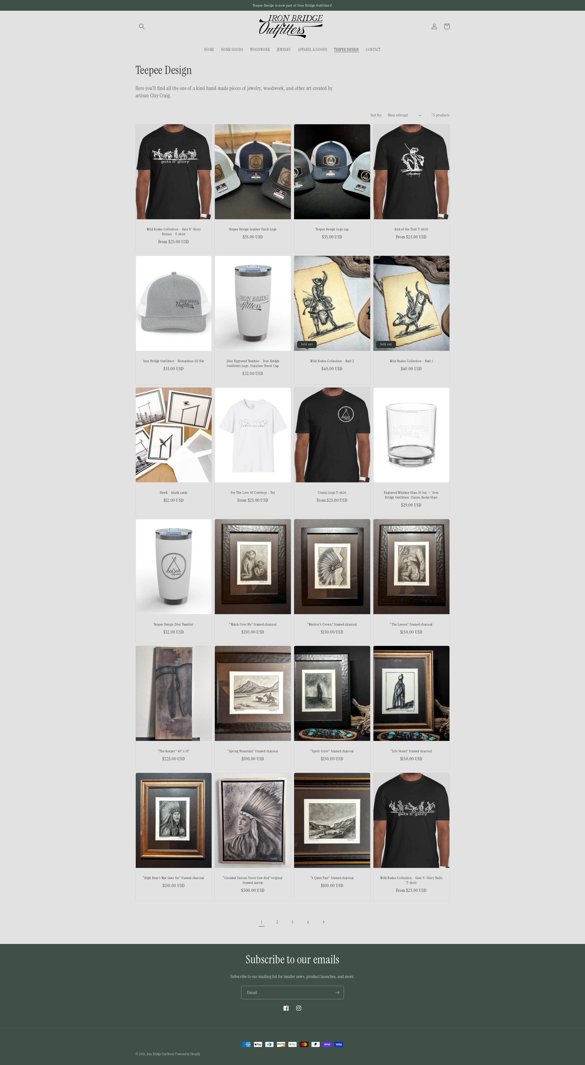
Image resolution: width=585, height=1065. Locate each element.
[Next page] (323, 922)
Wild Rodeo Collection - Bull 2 (332, 361)
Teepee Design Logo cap (332, 229)
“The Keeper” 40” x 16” (174, 751)
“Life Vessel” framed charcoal (411, 751)
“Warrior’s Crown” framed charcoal (332, 624)
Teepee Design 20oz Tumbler (174, 624)
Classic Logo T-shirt (332, 492)
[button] (142, 26)
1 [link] (261, 922)
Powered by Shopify (187, 1054)
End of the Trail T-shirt (411, 229)
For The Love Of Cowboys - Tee (253, 492)
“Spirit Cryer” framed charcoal (332, 751)
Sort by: (376, 115)
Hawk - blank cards (174, 492)
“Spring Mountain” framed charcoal (253, 751)
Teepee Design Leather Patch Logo (253, 229)
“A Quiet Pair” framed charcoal (332, 877)
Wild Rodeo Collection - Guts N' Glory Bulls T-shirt (411, 880)
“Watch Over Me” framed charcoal (253, 624)
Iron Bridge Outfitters (160, 1054)
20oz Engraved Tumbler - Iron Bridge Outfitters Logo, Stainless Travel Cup (252, 363)
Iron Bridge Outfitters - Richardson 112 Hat (173, 361)
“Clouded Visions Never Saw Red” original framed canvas (253, 880)
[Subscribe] (337, 992)
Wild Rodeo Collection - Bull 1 (411, 361)
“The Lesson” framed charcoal (411, 624)
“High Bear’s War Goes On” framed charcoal (173, 877)
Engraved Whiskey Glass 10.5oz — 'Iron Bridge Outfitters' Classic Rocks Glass (411, 495)
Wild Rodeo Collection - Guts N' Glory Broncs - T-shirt (174, 231)
